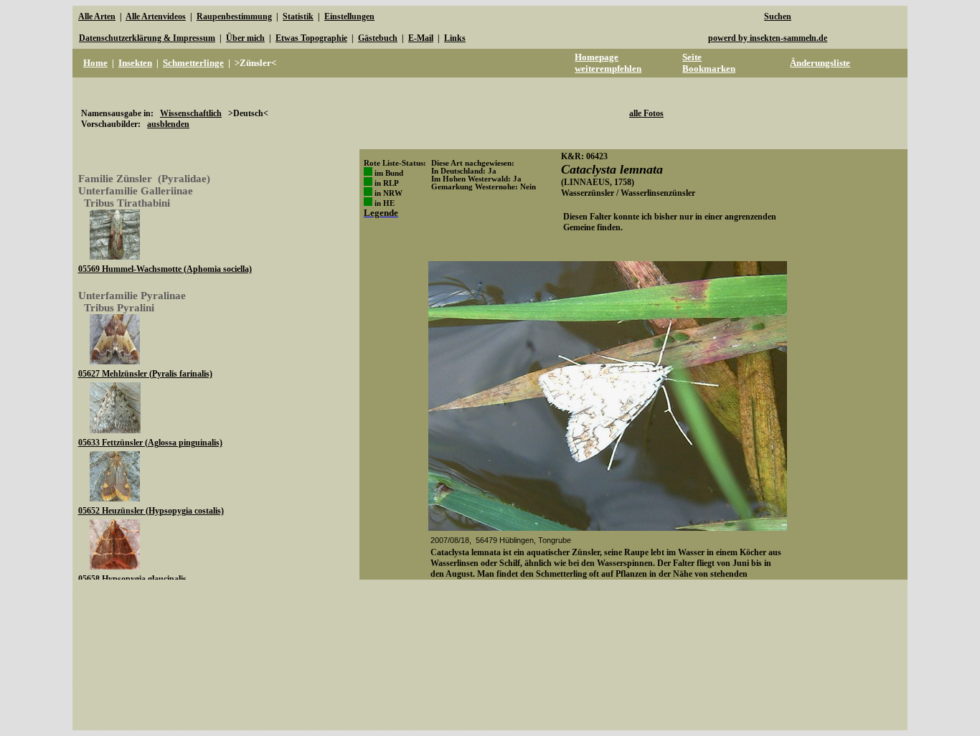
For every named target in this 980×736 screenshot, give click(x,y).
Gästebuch (377, 38)
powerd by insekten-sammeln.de (767, 38)
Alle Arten (97, 16)
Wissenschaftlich (191, 113)
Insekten (135, 62)
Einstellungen (349, 16)
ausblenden (168, 124)
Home (95, 62)
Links (455, 38)
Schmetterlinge (193, 62)
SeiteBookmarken (708, 63)
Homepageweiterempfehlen (608, 63)
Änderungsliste (820, 62)
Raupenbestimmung (234, 16)
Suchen (777, 16)
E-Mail (420, 38)
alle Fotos (646, 113)
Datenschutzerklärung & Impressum (147, 38)
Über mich (245, 38)
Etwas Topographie (311, 38)
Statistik (298, 16)
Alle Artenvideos (156, 16)
